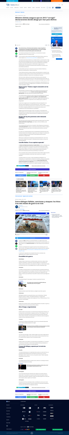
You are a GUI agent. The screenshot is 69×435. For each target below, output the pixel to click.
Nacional (11, 7)
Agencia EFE (20, 205)
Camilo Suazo (22, 209)
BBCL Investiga (38, 7)
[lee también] (22, 284)
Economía (21, 7)
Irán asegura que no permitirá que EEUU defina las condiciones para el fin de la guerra (36, 283)
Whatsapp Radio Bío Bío (58, 429)
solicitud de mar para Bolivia (31, 57)
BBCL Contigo (43, 7)
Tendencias (29, 7)
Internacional (16, 7)
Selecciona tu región (11, 0)
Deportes (25, 7)
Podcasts (7, 7)
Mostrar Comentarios (32, 169)
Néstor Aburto (19, 21)
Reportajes (8, 422)
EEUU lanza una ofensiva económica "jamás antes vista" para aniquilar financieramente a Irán (37, 366)
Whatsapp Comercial (41, 429)
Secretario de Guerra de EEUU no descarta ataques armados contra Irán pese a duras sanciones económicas (38, 327)
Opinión (33, 7)
